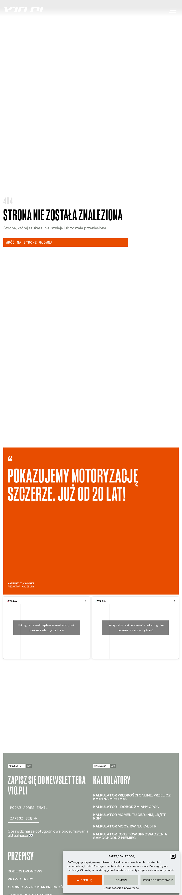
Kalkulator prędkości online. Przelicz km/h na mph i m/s (132, 797)
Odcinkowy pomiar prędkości (37, 887)
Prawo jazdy (20, 879)
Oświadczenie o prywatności (121, 887)
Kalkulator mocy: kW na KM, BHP (124, 826)
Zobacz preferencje (158, 880)
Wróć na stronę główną (29, 242)
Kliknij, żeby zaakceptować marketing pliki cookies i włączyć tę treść (46, 627)
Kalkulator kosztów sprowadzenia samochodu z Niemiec (130, 836)
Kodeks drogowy (25, 871)
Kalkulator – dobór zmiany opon (126, 807)
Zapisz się (21, 818)
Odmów (121, 880)
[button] (173, 856)
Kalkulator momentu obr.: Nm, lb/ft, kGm (129, 816)
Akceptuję (84, 880)
